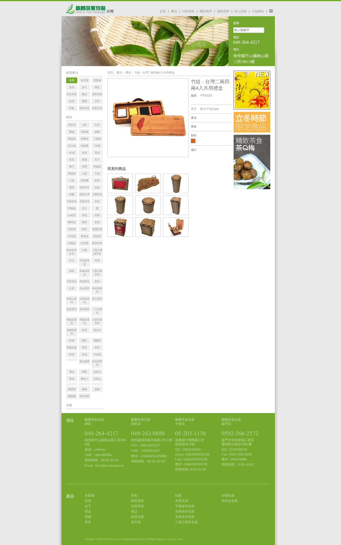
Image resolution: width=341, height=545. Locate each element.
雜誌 (134, 511)
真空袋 (136, 522)
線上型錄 (241, 11)
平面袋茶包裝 (185, 506)
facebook (272, 11)
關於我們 (206, 11)
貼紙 (178, 495)
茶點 (134, 495)
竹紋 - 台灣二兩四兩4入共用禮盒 (155, 72)
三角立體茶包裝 (186, 522)
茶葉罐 (89, 495)
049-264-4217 (102, 433)
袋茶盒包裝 (230, 501)
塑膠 (88, 517)
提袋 (88, 501)
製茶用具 (137, 501)
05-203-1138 (190, 433)
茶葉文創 (181, 501)
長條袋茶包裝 (185, 511)
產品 (174, 11)
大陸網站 (258, 11)
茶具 (88, 522)
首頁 (163, 11)
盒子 (88, 506)
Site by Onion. (176, 539)
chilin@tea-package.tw (109, 465)
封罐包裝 (228, 495)
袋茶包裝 (137, 517)
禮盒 (128, 72)
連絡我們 (223, 11)
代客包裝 (188, 11)
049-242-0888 (148, 433)
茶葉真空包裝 (185, 517)
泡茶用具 (137, 506)
